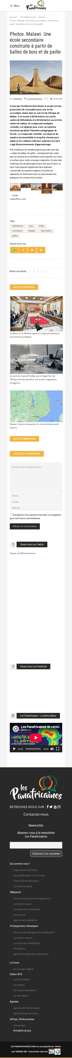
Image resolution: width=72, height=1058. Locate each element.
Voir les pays (19, 1025)
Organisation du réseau (25, 870)
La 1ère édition (21, 995)
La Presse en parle (22, 886)
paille (14, 235)
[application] (36, 737)
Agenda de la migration (25, 920)
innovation (17, 230)
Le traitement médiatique (26, 909)
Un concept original (23, 969)
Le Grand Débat (21, 979)
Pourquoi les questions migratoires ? (32, 898)
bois (31, 225)
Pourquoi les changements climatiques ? (34, 932)
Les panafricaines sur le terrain (29, 875)
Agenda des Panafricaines (26, 1007)
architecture (17, 225)
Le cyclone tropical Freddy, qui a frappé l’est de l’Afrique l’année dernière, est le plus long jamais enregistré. (33, 379)
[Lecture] (14, 749)
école (41, 225)
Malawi (31, 230)
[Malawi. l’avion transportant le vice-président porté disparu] (36, 406)
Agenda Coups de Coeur (25, 1013)
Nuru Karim (46, 230)
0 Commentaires (34, 98)
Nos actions (19, 914)
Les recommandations (25, 990)
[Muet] (52, 749)
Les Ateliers (19, 984)
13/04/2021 (17, 98)
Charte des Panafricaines (26, 880)
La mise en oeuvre (22, 903)
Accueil (13, 17)
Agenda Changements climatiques (31, 954)
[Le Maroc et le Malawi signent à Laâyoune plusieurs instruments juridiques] (36, 314)
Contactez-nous (36, 814)
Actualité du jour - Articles (32, 17)
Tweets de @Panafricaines (22, 553)
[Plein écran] (57, 749)
